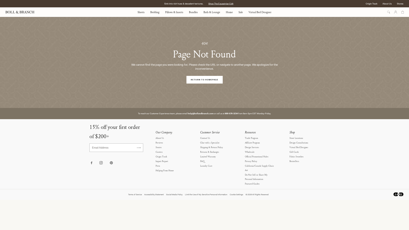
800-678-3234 (231, 113)
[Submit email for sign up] (138, 148)
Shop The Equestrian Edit (220, 3)
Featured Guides (252, 183)
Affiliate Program (252, 142)
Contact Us (205, 137)
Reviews (159, 142)
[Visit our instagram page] (101, 163)
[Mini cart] (403, 12)
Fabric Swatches (296, 156)
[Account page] (395, 12)
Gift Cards (294, 151)
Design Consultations (298, 142)
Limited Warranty (208, 156)
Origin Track (371, 3)
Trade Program (251, 137)
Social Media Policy (174, 194)
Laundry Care (206, 165)
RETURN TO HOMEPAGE (204, 79)
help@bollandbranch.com (201, 113)
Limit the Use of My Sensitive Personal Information (206, 194)
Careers (159, 151)
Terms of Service (135, 194)
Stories (159, 147)
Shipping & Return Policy (211, 147)
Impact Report (162, 161)
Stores (400, 3)
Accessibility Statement (154, 194)
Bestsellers (294, 161)
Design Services (252, 147)
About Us (387, 3)
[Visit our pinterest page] (111, 163)
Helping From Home (165, 170)
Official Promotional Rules (256, 156)
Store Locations (296, 137)
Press (158, 165)
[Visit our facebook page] (91, 163)
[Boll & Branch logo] (21, 12)
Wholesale (250, 151)
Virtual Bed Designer (260, 12)
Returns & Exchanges (209, 151)
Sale (241, 12)
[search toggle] (388, 12)
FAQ (202, 161)
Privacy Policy (251, 161)
